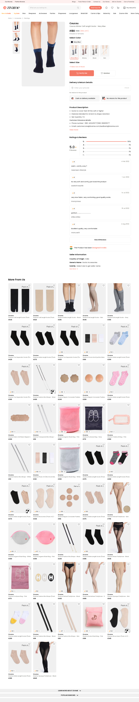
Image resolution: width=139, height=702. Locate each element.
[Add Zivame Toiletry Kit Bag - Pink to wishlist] (128, 405)
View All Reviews (100, 240)
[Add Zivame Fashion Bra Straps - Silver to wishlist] (54, 365)
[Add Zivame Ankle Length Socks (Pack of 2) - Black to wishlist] (54, 325)
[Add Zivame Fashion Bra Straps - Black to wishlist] (78, 524)
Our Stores (106, 1)
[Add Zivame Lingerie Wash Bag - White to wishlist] (78, 444)
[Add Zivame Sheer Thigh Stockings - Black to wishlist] (29, 683)
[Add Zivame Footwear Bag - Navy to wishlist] (103, 405)
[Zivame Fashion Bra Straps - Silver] (44, 378)
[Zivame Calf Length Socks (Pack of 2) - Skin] (44, 298)
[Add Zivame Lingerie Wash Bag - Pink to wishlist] (78, 405)
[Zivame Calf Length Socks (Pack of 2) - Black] (20, 298)
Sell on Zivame (116, 1)
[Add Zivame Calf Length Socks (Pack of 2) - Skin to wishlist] (54, 285)
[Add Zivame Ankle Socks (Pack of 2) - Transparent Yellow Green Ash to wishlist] (103, 683)
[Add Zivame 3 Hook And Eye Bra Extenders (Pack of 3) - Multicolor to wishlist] (103, 325)
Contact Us (96, 1)
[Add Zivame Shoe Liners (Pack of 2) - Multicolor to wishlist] (128, 604)
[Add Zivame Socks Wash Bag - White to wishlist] (54, 683)
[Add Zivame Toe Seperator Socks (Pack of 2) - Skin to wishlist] (29, 365)
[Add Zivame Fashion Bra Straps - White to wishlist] (29, 444)
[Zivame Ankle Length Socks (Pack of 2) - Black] (44, 338)
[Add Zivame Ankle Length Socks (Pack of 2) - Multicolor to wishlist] (128, 325)
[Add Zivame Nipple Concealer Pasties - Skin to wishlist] (78, 365)
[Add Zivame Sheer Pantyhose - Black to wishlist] (128, 524)
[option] (16, 27)
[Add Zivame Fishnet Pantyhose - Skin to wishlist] (128, 484)
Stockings (27, 18)
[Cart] (118, 7)
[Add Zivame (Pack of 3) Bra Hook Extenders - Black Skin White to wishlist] (54, 444)
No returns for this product (117, 98)
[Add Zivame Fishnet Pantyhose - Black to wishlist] (78, 564)
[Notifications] (106, 7)
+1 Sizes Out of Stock (77, 67)
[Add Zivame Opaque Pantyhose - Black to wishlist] (54, 644)
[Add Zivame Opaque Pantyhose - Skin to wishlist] (128, 564)
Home (10, 18)
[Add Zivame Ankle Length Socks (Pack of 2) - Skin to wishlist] (103, 484)
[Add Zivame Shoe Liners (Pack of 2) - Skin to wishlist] (54, 484)
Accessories (17, 18)
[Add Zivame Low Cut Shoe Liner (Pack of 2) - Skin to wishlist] (78, 644)
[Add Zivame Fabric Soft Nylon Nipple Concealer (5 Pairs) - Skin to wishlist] (29, 405)
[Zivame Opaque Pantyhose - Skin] (119, 577)
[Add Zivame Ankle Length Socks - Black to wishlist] (78, 285)
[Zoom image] (43, 54)
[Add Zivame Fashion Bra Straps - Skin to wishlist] (78, 604)
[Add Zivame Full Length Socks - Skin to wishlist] (103, 285)
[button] (78, 8)
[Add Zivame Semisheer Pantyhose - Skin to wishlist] (103, 564)
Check (126, 88)
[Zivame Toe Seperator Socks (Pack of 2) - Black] (20, 338)
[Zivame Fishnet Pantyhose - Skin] (119, 497)
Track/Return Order (84, 1)
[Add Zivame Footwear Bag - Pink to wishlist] (29, 564)
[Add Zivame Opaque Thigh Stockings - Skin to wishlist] (128, 683)
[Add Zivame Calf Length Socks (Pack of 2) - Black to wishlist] (29, 285)
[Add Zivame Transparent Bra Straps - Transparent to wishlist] (54, 405)
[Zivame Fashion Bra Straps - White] (20, 457)
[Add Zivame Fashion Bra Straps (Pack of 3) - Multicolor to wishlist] (54, 564)
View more (74, 130)
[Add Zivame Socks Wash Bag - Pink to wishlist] (103, 604)
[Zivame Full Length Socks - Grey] (119, 298)
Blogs (74, 1)
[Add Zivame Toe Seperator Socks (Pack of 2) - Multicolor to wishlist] (128, 644)
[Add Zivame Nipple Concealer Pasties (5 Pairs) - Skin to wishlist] (78, 484)
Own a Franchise (129, 1)
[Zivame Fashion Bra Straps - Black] (69, 537)
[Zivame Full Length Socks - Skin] (94, 298)
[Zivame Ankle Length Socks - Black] (69, 298)
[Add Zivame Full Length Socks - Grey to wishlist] (128, 285)
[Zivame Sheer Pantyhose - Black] (119, 537)
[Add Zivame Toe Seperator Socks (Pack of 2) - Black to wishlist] (29, 325)
